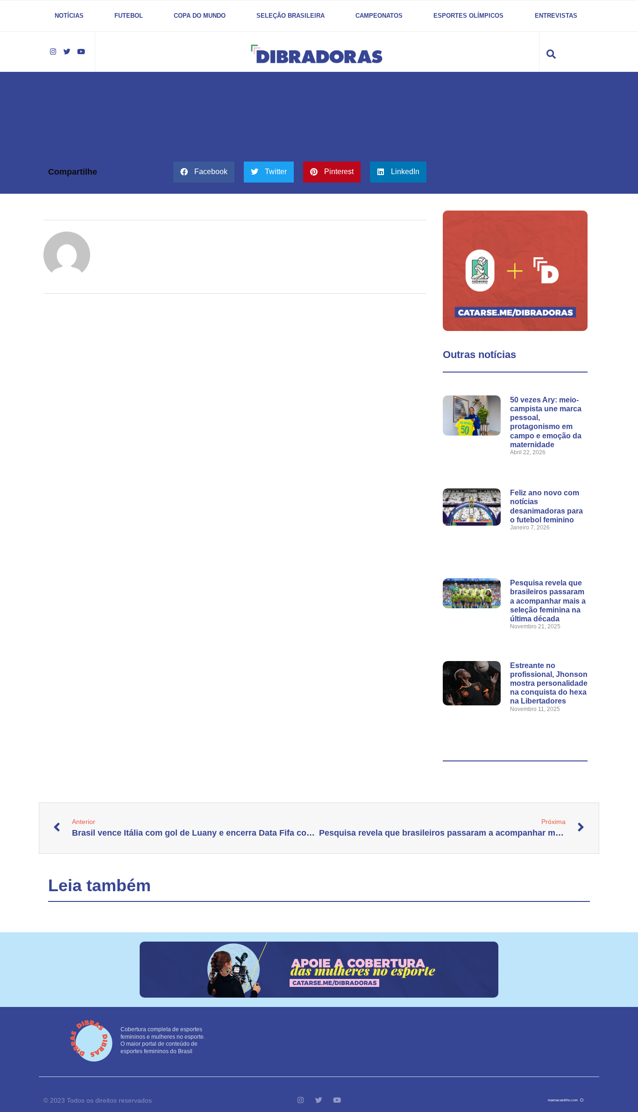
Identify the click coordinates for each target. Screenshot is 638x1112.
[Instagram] (53, 52)
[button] (203, 172)
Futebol (128, 15)
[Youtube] (81, 52)
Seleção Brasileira (290, 15)
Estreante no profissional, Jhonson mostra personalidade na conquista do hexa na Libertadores (549, 683)
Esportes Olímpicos (468, 15)
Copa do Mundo (200, 15)
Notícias (69, 15)
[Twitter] (67, 52)
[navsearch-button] (551, 49)
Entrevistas (556, 15)
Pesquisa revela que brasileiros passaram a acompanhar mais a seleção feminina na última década (548, 601)
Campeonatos (379, 15)
